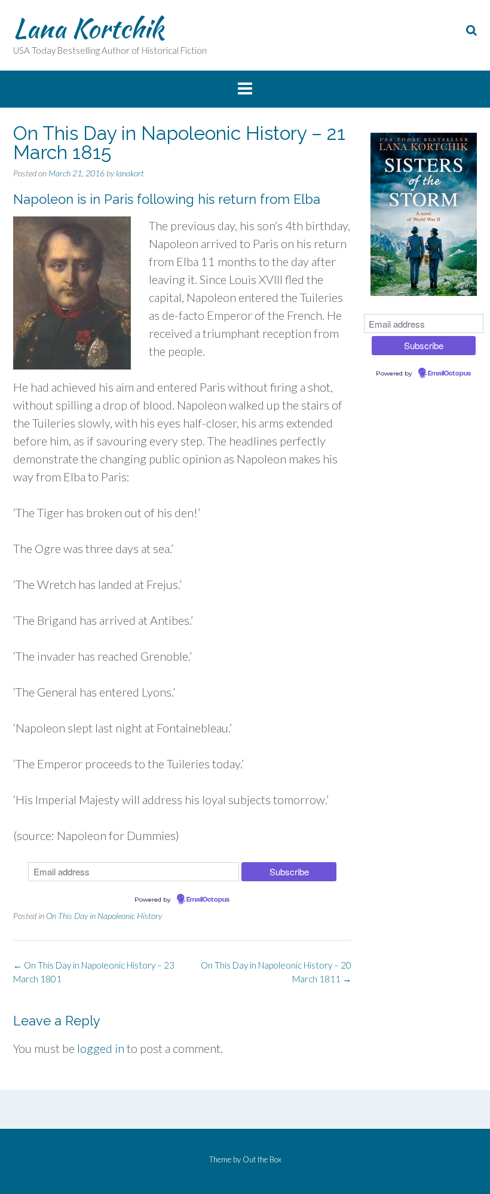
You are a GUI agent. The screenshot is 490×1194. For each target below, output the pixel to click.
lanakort (130, 173)
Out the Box (262, 1159)
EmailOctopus (207, 900)
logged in (100, 1048)
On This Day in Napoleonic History (104, 916)
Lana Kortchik (88, 28)
